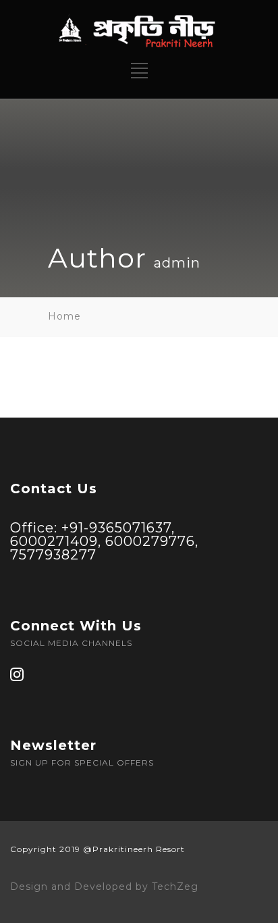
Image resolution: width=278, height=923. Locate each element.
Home (64, 316)
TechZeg (175, 886)
